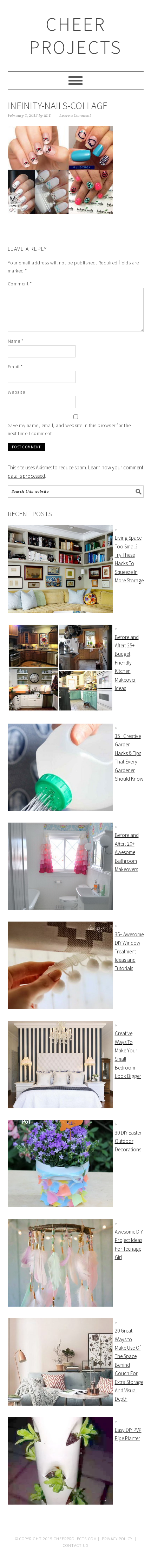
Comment (20, 283)
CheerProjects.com (75, 1538)
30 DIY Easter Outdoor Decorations (128, 1141)
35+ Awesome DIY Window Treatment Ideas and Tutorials (129, 951)
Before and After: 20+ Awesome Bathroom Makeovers (127, 852)
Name (16, 341)
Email (15, 366)
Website (16, 392)
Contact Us (75, 1545)
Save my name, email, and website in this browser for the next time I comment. (69, 429)
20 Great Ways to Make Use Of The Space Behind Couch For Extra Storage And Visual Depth (129, 1364)
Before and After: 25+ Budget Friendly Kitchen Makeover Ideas (127, 662)
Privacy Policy (117, 1538)
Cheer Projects (75, 35)
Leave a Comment (75, 115)
